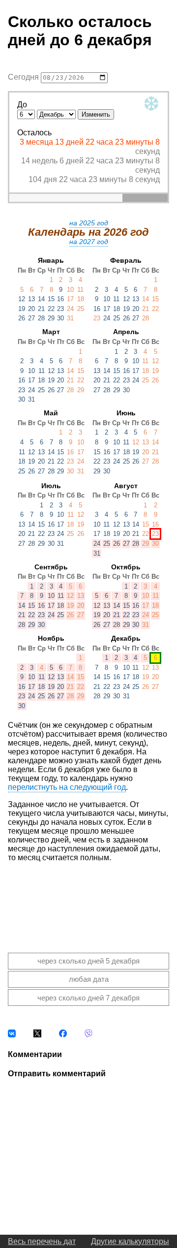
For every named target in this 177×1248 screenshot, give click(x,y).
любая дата (89, 979)
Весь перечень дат (42, 1241)
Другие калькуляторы (130, 1241)
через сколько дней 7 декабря (88, 998)
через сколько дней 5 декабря (88, 961)
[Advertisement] (88, 899)
